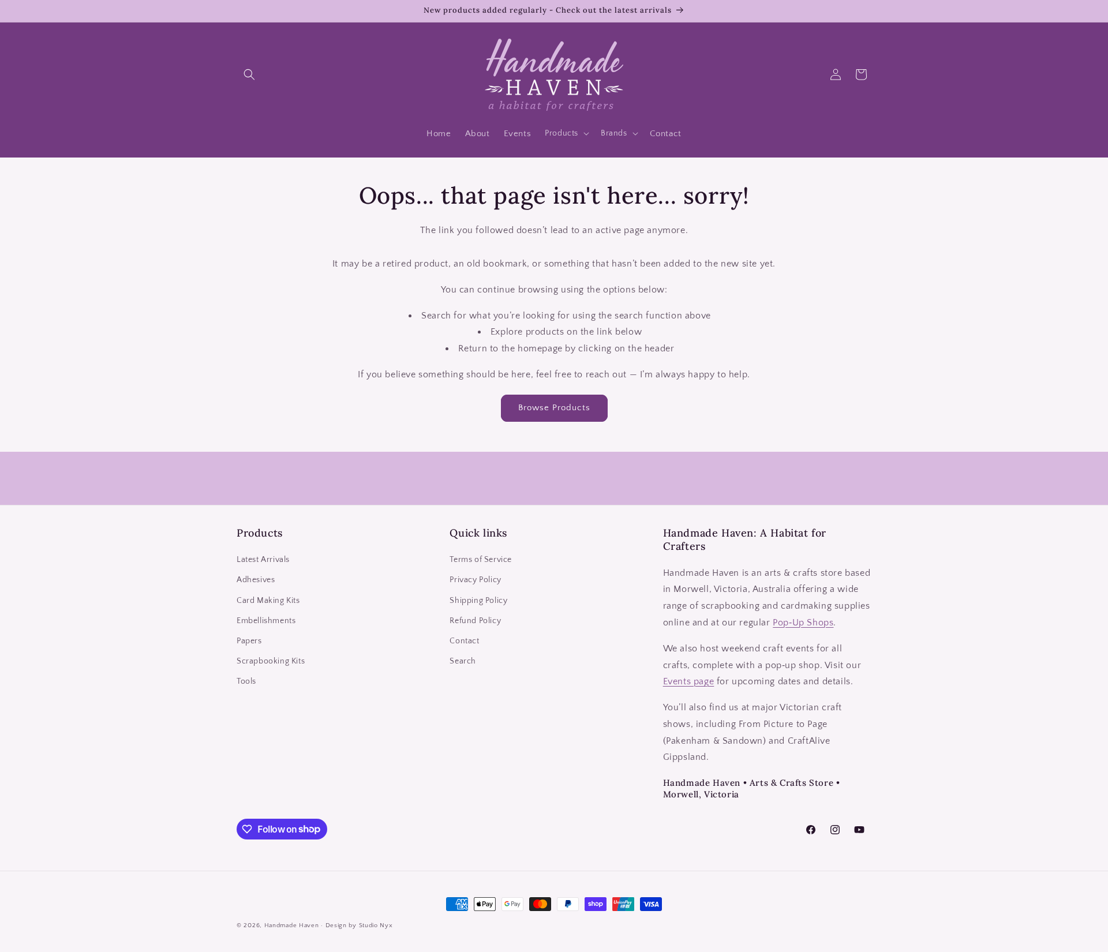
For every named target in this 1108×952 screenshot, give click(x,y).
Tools (246, 682)
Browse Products (554, 408)
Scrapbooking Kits (271, 661)
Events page (688, 682)
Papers (249, 641)
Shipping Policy (478, 600)
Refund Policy (475, 620)
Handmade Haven (291, 925)
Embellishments (266, 620)
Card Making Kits (268, 600)
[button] (249, 74)
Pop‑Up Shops (803, 622)
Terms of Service (481, 560)
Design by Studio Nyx (359, 925)
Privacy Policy (475, 580)
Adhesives (256, 580)
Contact (464, 641)
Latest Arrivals (263, 560)
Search (463, 661)
